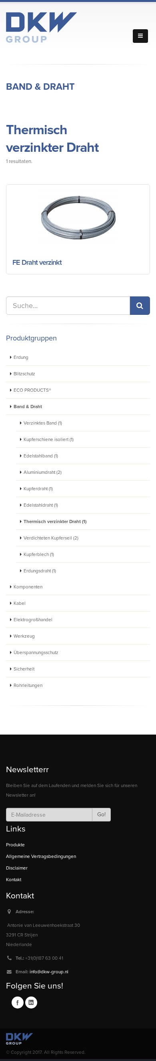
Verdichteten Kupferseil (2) (51, 538)
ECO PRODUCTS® (32, 390)
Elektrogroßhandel (33, 619)
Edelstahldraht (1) (41, 505)
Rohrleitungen (28, 685)
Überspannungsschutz (36, 652)
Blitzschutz (24, 373)
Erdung (21, 357)
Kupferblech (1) (39, 554)
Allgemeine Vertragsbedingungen (41, 856)
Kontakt (13, 879)
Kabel (20, 603)
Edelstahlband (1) (41, 456)
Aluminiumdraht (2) (43, 472)
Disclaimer (17, 868)
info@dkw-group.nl (49, 971)
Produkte (15, 845)
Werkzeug (24, 636)
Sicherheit (24, 669)
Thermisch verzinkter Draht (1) (55, 521)
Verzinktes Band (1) (43, 423)
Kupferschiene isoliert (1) (49, 439)
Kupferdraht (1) (38, 488)
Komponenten (28, 587)
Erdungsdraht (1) (40, 571)
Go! (101, 814)
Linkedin (31, 1003)
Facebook (18, 1003)
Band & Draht (40, 87)
